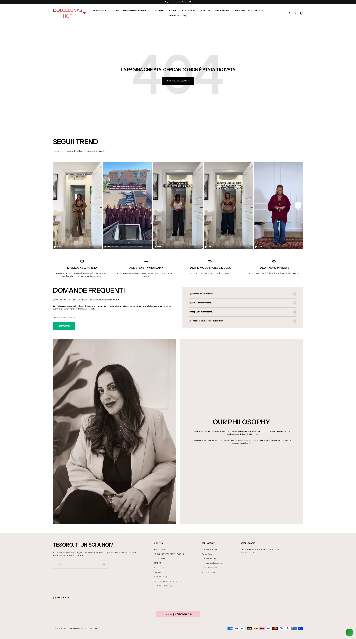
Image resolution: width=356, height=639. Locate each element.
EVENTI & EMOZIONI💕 (178, 16)
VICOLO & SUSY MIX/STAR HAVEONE (131, 11)
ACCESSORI (187, 11)
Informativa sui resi (209, 558)
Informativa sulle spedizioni (212, 563)
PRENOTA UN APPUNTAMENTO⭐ (249, 11)
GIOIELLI (203, 11)
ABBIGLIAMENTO (100, 11)
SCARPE (172, 11)
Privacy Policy (207, 554)
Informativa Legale (209, 549)
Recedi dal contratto (210, 572)
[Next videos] (298, 205)
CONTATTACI (64, 326)
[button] (77, 205)
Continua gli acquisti (178, 81)
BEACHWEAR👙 (222, 11)
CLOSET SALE (157, 11)
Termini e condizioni (209, 568)
